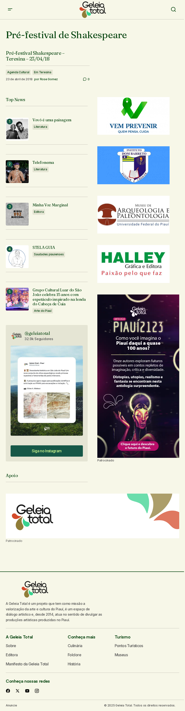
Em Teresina (42, 72)
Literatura (40, 127)
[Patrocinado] (92, 516)
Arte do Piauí (43, 311)
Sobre (11, 645)
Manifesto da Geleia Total (27, 664)
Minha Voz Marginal (50, 205)
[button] (10, 9)
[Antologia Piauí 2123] (138, 376)
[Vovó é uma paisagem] (17, 129)
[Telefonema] (17, 171)
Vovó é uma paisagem (52, 120)
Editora (39, 212)
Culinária (75, 645)
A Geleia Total (19, 636)
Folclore (74, 654)
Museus (121, 654)
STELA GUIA (44, 247)
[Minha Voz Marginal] (17, 214)
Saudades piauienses (49, 254)
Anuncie (11, 705)
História (74, 664)
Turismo (122, 636)
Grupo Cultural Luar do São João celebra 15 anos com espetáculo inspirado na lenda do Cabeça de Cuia (59, 297)
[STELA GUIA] (17, 256)
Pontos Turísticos (129, 645)
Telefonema (43, 162)
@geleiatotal (37, 333)
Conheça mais (81, 636)
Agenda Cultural (18, 72)
